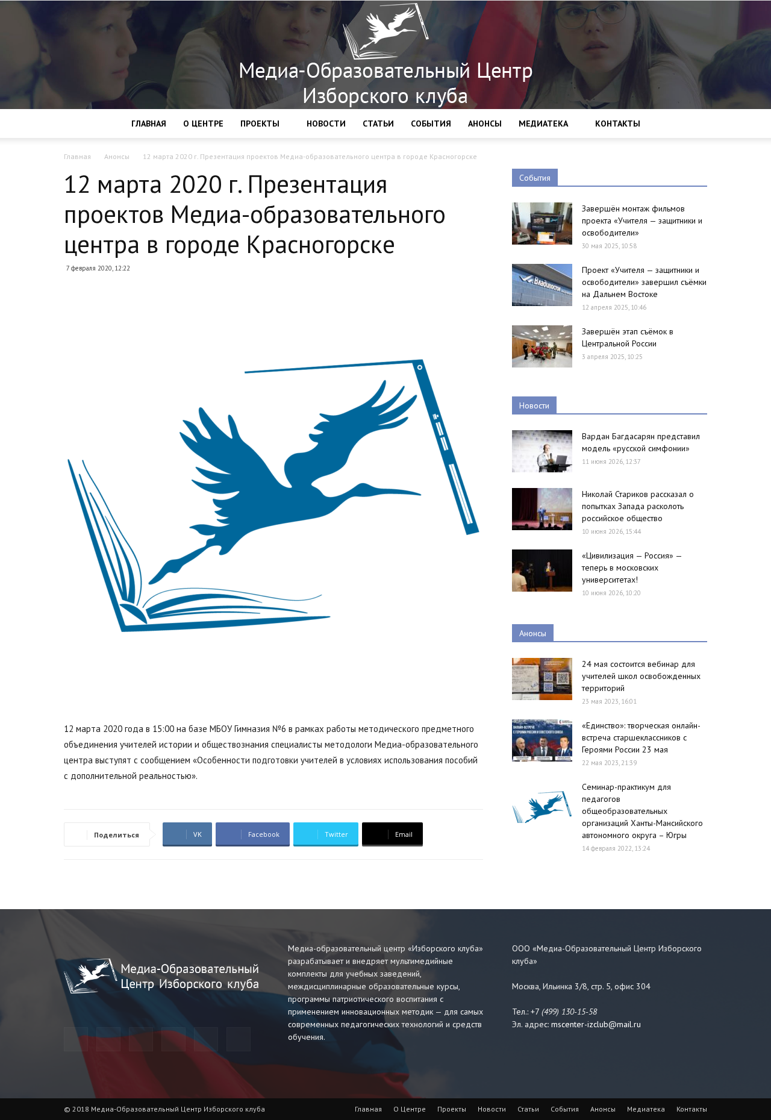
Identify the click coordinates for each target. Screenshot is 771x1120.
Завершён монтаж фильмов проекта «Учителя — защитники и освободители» (642, 220)
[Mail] (141, 1039)
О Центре (203, 123)
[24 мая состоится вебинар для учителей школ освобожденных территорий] (542, 679)
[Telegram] (76, 1039)
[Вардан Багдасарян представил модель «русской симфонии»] (542, 451)
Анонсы (485, 123)
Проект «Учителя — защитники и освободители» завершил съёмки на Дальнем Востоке (644, 281)
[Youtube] (238, 1039)
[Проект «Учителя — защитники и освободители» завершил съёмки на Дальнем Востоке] (542, 285)
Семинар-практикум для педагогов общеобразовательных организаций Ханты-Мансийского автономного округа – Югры (642, 810)
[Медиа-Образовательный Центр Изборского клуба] (385, 55)
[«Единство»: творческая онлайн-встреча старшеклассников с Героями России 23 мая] (542, 740)
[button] (692, 124)
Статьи (378, 123)
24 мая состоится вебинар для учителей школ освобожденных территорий (641, 676)
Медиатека (543, 123)
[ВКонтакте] (206, 1039)
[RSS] (173, 1039)
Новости (326, 123)
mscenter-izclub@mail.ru (596, 1024)
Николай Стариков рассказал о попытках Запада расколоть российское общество (638, 506)
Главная (148, 123)
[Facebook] (108, 1039)
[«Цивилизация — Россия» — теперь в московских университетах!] (542, 570)
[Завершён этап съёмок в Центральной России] (542, 346)
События (431, 123)
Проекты (259, 123)
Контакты (617, 123)
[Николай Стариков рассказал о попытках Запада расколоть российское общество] (542, 509)
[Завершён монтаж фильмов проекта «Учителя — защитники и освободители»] (542, 223)
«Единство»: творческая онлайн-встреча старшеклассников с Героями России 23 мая (641, 737)
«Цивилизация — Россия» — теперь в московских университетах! (632, 567)
